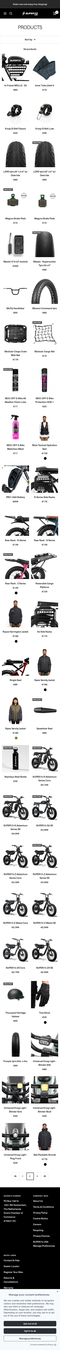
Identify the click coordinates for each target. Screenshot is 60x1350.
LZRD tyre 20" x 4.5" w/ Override (15, 173)
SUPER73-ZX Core (15, 967)
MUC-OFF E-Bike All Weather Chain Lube (15, 400)
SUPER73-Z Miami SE (44, 923)
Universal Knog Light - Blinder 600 (44, 1063)
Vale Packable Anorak (44, 1154)
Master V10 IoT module (15, 261)
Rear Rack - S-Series (44, 540)
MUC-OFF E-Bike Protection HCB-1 (44, 400)
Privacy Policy (40, 1212)
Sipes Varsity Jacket (44, 680)
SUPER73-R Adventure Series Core (44, 778)
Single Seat (15, 680)
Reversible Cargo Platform (45, 585)
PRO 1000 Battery (15, 497)
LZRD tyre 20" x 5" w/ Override (44, 173)
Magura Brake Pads (15, 218)
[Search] (11, 13)
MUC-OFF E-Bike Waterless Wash (15, 447)
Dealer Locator (11, 1266)
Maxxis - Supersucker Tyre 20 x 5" (44, 263)
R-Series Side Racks (44, 497)
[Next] (44, 1176)
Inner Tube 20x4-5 (44, 85)
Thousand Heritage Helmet (15, 1014)
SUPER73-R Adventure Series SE (15, 827)
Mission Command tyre (44, 308)
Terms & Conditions (43, 1206)
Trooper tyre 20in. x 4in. (15, 1061)
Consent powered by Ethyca (41, 1345)
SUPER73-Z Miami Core (15, 923)
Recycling (38, 1230)
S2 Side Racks (44, 631)
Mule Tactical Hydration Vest (44, 447)
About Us (38, 1201)
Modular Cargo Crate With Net (15, 353)
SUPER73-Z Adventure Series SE (44, 876)
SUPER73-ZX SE (44, 967)
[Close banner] (58, 1291)
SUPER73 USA (40, 1241)
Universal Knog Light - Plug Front (15, 1156)
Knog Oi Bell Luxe (44, 128)
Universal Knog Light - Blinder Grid (15, 1109)
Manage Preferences (44, 1245)
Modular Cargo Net (44, 351)
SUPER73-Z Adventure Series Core (15, 876)
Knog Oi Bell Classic (15, 128)
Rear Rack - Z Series (15, 583)
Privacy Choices (41, 1236)
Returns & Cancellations (11, 1279)
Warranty (8, 1287)
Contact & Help (12, 1260)
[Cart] (54, 13)
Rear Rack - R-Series (15, 540)
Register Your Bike (13, 1272)
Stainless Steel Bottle (15, 776)
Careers (37, 1224)
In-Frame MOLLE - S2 (15, 85)
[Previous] (15, 1176)
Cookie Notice (40, 1218)
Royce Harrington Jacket (15, 631)
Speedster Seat (44, 728)
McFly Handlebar (15, 308)
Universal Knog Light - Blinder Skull (44, 1109)
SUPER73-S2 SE (44, 825)
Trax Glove (44, 1012)
